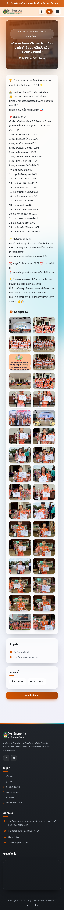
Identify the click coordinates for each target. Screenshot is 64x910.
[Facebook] (42, 11)
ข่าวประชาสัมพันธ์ (36, 31)
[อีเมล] (14, 758)
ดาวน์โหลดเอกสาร (13, 792)
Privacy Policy (32, 905)
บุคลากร (9, 781)
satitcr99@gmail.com (18, 842)
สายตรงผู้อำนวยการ (14, 802)
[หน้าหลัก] (13, 11)
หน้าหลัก (21, 31)
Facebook (19, 681)
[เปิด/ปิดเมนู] (57, 11)
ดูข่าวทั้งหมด (33, 695)
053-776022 (13, 836)
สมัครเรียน (10, 797)
